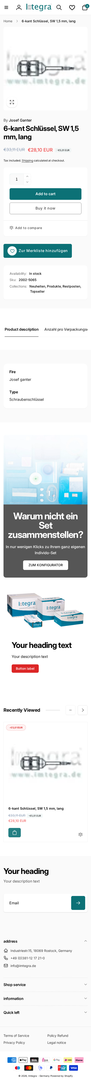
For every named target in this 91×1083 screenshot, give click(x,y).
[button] (6, 7)
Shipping (27, 160)
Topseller (37, 291)
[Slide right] (83, 710)
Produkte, (54, 286)
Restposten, (72, 286)
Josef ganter (20, 379)
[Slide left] (70, 710)
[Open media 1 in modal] (46, 68)
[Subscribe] (78, 903)
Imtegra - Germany (39, 1075)
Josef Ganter (18, 120)
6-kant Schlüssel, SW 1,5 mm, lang (36, 808)
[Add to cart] (14, 832)
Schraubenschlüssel (26, 399)
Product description (21, 329)
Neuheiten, (37, 286)
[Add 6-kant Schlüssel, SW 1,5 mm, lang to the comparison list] (80, 834)
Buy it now (45, 208)
